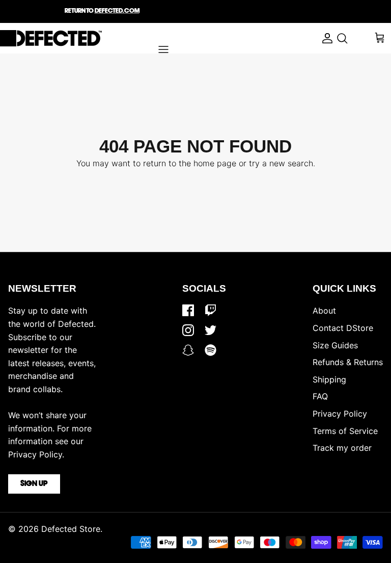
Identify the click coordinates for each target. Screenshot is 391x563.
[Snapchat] (188, 350)
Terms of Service (345, 431)
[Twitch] (210, 310)
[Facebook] (188, 310)
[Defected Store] (51, 38)
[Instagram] (188, 330)
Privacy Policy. (36, 454)
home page (214, 163)
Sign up (34, 484)
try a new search (281, 163)
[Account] (325, 38)
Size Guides (335, 345)
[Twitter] (210, 330)
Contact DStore (343, 328)
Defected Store (70, 529)
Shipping (329, 379)
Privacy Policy (340, 413)
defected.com (117, 11)
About (324, 310)
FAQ (320, 396)
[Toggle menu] (163, 49)
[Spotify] (210, 350)
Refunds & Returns (348, 362)
